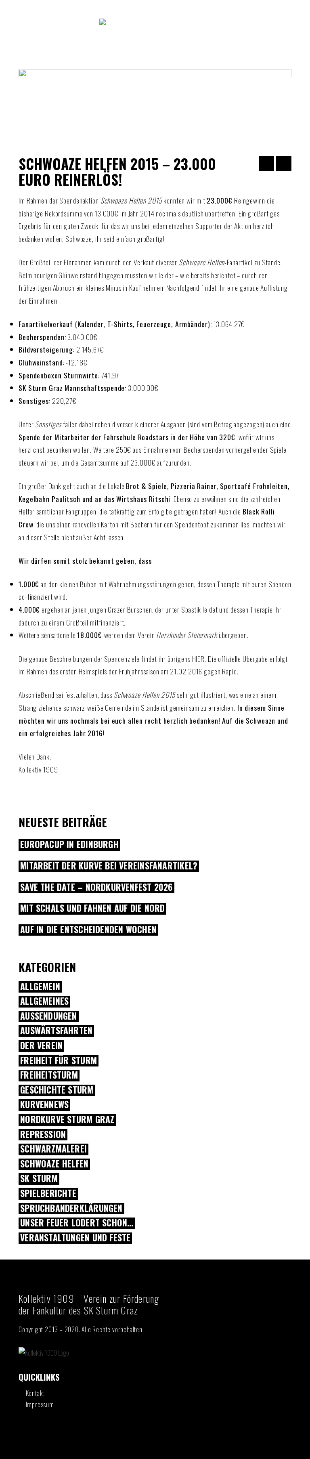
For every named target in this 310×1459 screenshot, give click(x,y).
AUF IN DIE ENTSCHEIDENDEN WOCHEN (88, 930)
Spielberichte (48, 1193)
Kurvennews (44, 1105)
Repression (43, 1134)
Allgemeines (44, 1001)
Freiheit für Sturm (58, 1060)
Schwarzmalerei (53, 1149)
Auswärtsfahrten (56, 1031)
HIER (198, 658)
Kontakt (35, 1393)
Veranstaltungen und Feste (75, 1238)
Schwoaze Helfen (54, 1164)
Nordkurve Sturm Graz (67, 1119)
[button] (155, 57)
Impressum (40, 1404)
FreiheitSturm (49, 1075)
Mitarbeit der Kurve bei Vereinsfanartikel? (108, 866)
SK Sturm (39, 1178)
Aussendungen (48, 1016)
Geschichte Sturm (56, 1090)
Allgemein (40, 987)
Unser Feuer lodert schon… (76, 1223)
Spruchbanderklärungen (71, 1208)
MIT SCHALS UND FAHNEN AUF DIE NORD (92, 908)
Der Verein (41, 1046)
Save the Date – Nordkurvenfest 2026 (96, 887)
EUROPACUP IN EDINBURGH (69, 844)
